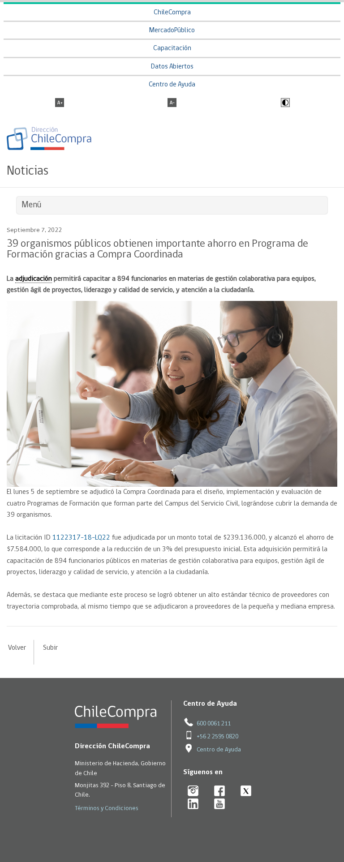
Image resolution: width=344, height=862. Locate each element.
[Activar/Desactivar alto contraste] (284, 103)
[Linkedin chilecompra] (193, 804)
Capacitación (172, 48)
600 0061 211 (214, 724)
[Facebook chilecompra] (219, 791)
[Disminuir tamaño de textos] (172, 103)
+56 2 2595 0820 (217, 737)
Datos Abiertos (172, 67)
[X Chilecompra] (246, 791)
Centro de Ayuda (172, 84)
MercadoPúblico (172, 30)
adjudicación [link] (33, 279)
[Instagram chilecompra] (193, 791)
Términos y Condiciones (106, 808)
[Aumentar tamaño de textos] (59, 103)
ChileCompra (172, 12)
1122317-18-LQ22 (81, 537)
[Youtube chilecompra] (219, 804)
